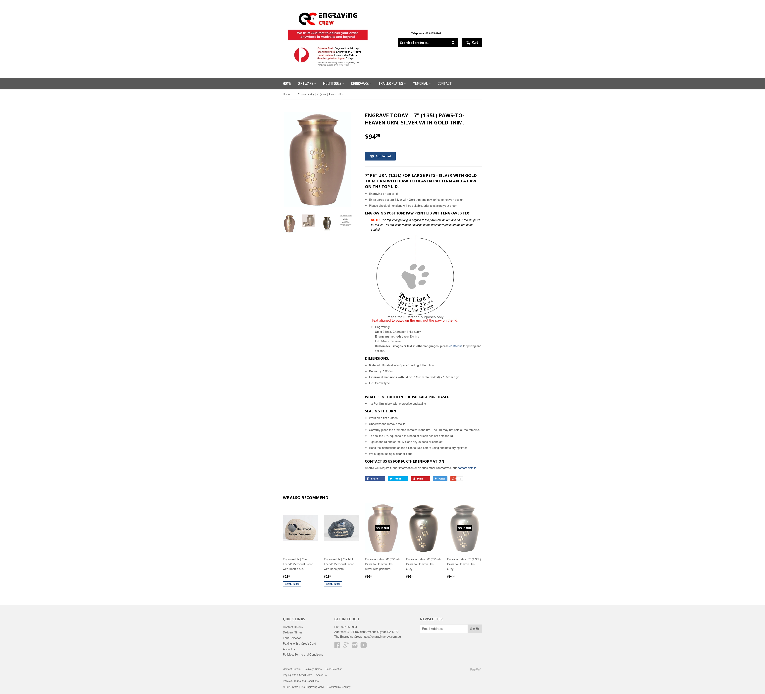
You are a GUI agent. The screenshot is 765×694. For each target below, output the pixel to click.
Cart (475, 42)
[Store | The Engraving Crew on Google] (346, 646)
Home (287, 83)
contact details (467, 468)
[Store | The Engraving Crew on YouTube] (364, 646)
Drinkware (360, 83)
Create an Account (471, 33)
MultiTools (332, 83)
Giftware (306, 83)
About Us (289, 649)
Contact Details (293, 627)
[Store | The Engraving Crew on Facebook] (337, 646)
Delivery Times (293, 632)
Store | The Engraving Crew (308, 687)
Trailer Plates (391, 83)
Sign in (449, 33)
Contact (445, 83)
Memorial (421, 83)
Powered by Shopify (339, 687)
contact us (455, 346)
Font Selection (292, 638)
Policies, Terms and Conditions (303, 654)
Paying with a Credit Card (299, 643)
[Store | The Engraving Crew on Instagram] (355, 646)
